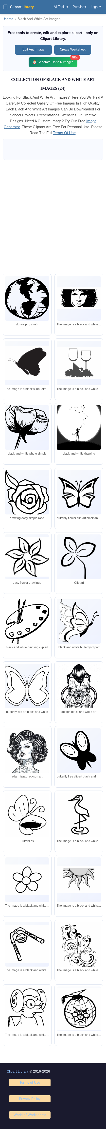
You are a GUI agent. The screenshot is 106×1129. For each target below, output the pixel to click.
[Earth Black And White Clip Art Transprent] (27, 298)
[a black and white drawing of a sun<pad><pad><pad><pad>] (79, 879)
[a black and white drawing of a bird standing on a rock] (79, 817)
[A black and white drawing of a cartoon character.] (27, 1009)
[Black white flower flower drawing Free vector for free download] (27, 556)
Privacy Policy (29, 1099)
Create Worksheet (73, 49)
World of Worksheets (30, 1115)
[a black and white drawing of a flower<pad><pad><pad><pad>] (27, 879)
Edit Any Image (33, 49)
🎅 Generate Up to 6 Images (55, 60)
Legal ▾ (96, 7)
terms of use (64, 133)
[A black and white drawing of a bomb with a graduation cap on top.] (79, 1009)
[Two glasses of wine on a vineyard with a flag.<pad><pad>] (79, 363)
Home (8, 19)
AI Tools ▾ (61, 7)
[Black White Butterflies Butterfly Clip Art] (27, 817)
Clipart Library (18, 1071)
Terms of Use (29, 1082)
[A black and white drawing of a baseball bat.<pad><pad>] (27, 944)
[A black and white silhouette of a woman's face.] (79, 298)
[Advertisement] (53, 217)
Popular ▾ (79, 7)
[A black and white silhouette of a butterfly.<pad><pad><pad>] (27, 363)
